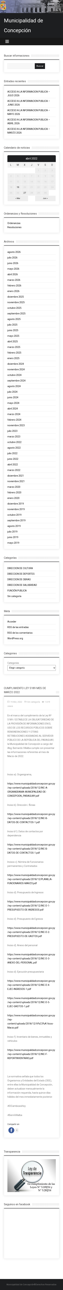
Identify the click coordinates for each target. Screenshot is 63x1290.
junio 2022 (12, 459)
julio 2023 (12, 431)
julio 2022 (12, 453)
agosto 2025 (14, 319)
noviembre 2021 (16, 481)
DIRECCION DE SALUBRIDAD (22, 585)
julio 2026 (12, 257)
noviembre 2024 (16, 369)
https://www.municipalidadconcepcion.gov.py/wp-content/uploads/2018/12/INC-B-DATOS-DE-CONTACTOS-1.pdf (31, 818)
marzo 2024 (13, 414)
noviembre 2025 (16, 302)
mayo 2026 (13, 268)
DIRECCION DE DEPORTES (21, 573)
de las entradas (18, 627)
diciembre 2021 (15, 475)
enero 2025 (13, 358)
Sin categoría (14, 596)
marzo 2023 (13, 436)
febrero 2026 (14, 285)
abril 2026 (12, 274)
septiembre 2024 (16, 380)
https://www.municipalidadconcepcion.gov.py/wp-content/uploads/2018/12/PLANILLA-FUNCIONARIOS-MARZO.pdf (31, 879)
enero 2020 (13, 498)
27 (25, 193)
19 (18, 187)
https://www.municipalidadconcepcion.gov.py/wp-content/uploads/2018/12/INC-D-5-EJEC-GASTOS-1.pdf (31, 1002)
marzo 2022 (13, 470)
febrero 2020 (14, 492)
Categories (13, 663)
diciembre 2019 (15, 503)
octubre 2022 (14, 442)
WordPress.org (15, 638)
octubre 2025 (14, 308)
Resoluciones (14, 227)
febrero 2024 (14, 419)
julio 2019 (12, 531)
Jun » (45, 198)
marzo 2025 (13, 347)
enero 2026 (13, 291)
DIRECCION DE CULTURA (20, 568)
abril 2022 (12, 464)
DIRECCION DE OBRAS (19, 579)
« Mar (17, 198)
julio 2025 (12, 324)
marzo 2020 (13, 487)
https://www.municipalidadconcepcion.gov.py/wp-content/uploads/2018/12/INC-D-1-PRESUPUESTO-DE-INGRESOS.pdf (31, 905)
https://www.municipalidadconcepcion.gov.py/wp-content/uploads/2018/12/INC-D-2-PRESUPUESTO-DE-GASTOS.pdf (31, 932)
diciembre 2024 (15, 363)
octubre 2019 (14, 514)
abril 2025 (12, 341)
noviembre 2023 (16, 425)
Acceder (11, 621)
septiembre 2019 (16, 520)
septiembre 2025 (16, 313)
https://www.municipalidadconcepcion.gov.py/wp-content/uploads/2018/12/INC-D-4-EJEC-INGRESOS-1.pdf (31, 985)
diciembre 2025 (15, 296)
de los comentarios (20, 632)
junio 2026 (12, 263)
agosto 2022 (14, 447)
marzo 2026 (13, 280)
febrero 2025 (14, 352)
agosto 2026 (14, 252)
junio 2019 (12, 537)
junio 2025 (12, 330)
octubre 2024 (14, 375)
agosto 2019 (14, 526)
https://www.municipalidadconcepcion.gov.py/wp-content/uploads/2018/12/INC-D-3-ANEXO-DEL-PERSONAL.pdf (31, 958)
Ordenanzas (14, 223)
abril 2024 (12, 408)
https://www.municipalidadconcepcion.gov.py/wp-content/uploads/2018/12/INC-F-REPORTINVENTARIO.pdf (31, 1054)
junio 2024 (12, 397)
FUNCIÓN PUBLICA (17, 590)
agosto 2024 (14, 386)
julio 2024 (12, 391)
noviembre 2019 (16, 509)
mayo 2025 (13, 336)
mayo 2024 (13, 403)
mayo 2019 (13, 542)
